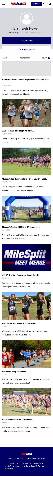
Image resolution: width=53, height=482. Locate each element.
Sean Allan (41, 459)
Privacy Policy (26, 463)
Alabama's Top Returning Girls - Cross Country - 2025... (25, 179)
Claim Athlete (27, 40)
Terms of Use (38, 463)
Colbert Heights (15, 33)
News (45, 58)
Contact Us (14, 463)
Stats (5, 58)
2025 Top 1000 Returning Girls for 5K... (18, 131)
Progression (24, 58)
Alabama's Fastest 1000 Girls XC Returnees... (21, 227)
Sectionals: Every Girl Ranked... (15, 371)
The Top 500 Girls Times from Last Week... (20, 323)
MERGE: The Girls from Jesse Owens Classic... (21, 275)
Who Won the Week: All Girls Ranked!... (18, 419)
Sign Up (36, 4)
